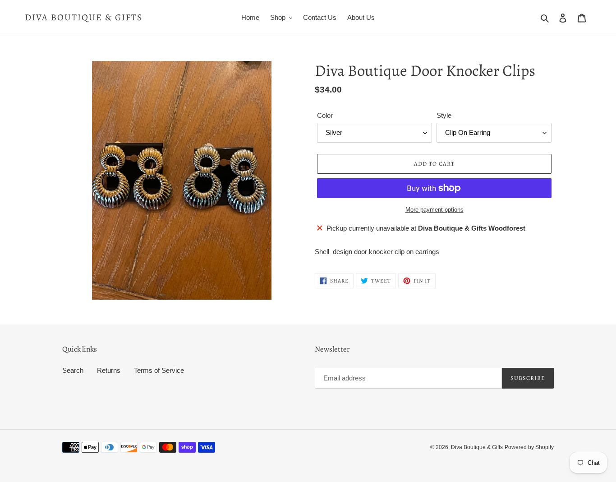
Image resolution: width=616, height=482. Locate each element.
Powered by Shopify (529, 447)
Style (444, 115)
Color (325, 115)
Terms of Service (159, 370)
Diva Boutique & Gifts (84, 17)
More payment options (434, 209)
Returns (108, 370)
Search (72, 370)
